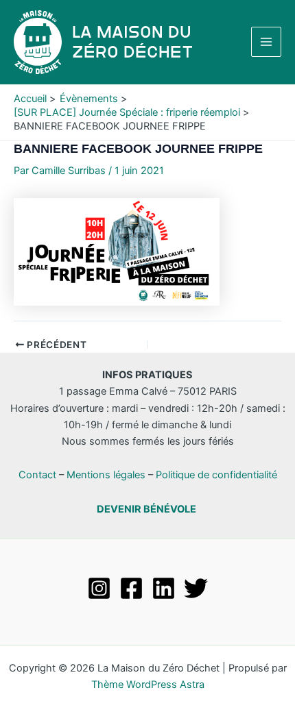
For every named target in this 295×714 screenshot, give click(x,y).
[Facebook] (131, 588)
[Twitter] (196, 588)
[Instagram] (99, 588)
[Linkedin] (164, 588)
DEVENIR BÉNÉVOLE (146, 509)
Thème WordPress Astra (147, 684)
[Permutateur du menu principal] (266, 42)
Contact (37, 475)
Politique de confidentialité (216, 475)
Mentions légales (106, 475)
